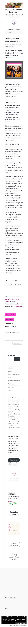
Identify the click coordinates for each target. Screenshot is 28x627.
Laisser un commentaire (11, 44)
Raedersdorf (10, 421)
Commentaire (17, 343)
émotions (17, 427)
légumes (10, 412)
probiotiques (15, 417)
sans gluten (16, 421)
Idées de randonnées (14, 380)
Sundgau (17, 423)
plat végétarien (12, 416)
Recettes (10, 390)
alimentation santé (13, 400)
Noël (19, 414)
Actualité (7, 299)
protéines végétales (12, 419)
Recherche (11, 356)
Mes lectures (11, 384)
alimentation (12, 398)
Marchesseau (9, 304)
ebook (9, 377)
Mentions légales (13, 620)
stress (13, 423)
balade (17, 401)
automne (13, 401)
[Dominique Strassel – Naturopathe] (14, 5)
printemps (10, 417)
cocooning (17, 404)
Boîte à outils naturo (13, 374)
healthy (17, 410)
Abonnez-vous (14, 460)
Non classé (11, 387)
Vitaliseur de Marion (11, 427)
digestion (10, 406)
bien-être (11, 404)
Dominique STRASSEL (10, 46)
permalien (19, 306)
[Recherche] (17, 359)
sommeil (9, 423)
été (8, 429)
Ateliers (10, 371)
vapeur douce (10, 425)
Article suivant (9, 319)
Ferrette (9, 408)
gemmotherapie (11, 410)
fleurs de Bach (14, 408)
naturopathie (12, 414)
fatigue (17, 406)
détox (14, 406)
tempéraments (18, 304)
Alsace (9, 401)
